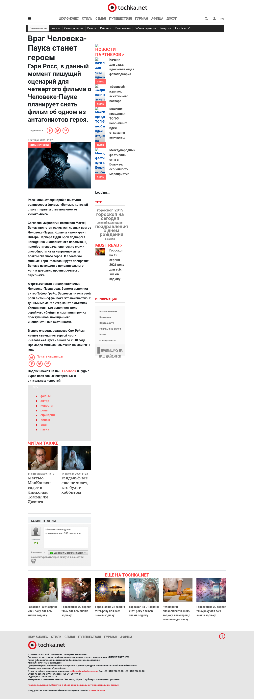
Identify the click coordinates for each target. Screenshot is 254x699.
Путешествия (120, 18)
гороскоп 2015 (110, 210)
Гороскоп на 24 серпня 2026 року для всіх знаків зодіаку (43, 611)
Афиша (157, 18)
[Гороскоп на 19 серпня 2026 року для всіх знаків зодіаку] (100, 251)
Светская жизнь (73, 28)
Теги (99, 202)
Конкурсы (165, 28)
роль (44, 410)
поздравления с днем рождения (111, 230)
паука (44, 429)
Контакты (105, 317)
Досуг (171, 18)
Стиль (87, 18)
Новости (55, 28)
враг (43, 424)
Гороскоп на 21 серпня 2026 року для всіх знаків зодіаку (144, 611)
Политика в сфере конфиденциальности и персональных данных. (85, 685)
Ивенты (91, 28)
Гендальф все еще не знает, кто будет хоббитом (75, 485)
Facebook (69, 371)
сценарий (47, 415)
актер (44, 401)
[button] (214, 18)
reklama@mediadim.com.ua (84, 671)
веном (45, 420)
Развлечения (123, 28)
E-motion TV (182, 28)
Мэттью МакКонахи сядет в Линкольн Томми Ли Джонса (39, 489)
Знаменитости (38, 28)
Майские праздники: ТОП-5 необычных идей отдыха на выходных (118, 123)
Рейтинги (105, 28)
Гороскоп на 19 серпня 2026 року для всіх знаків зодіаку (116, 265)
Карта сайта (106, 322)
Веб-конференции (145, 28)
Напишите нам (108, 311)
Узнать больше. (97, 690)
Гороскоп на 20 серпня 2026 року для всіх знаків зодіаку (211, 611)
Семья (100, 18)
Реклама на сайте (110, 328)
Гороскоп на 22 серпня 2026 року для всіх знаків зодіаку (110, 611)
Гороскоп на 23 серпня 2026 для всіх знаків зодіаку (76, 611)
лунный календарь (110, 222)
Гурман (141, 18)
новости (46, 405)
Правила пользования (39, 685)
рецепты (110, 239)
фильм (45, 396)
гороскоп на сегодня (110, 216)
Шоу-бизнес (69, 18)
